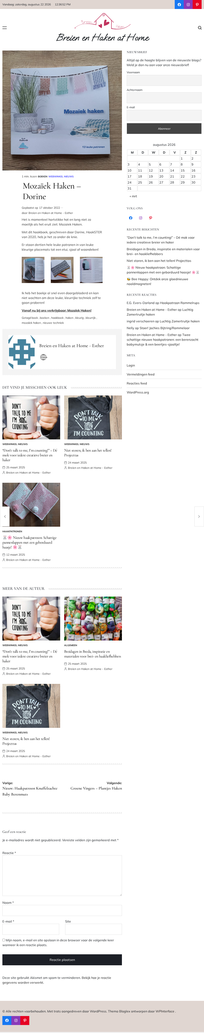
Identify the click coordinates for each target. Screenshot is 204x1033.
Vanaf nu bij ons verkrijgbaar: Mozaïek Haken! (56, 310)
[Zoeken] (200, 27)
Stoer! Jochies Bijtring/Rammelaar (165, 328)
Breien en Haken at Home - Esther (50, 213)
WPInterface (165, 1011)
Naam (8, 903)
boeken (44, 318)
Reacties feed (137, 383)
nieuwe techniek (53, 323)
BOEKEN (42, 176)
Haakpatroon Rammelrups (179, 303)
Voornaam (133, 72)
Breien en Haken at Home (102, 38)
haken (69, 318)
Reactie (9, 853)
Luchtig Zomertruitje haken (180, 321)
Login (131, 365)
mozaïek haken (31, 323)
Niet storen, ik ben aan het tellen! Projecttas (159, 261)
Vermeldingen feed (141, 374)
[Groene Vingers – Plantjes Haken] (199, 516)
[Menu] (4, 27)
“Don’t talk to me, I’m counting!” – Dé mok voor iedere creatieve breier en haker (29, 455)
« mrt (133, 196)
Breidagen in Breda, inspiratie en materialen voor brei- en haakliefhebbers (92, 654)
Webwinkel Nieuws (61, 176)
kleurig (79, 318)
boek (35, 318)
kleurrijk (91, 318)
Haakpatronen (12, 531)
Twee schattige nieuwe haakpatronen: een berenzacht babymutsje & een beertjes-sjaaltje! (162, 339)
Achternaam (134, 90)
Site (68, 921)
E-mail (8, 921)
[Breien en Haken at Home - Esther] (21, 352)
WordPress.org (138, 392)
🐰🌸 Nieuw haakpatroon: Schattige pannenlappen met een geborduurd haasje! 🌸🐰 (29, 542)
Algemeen (70, 645)
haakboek (57, 318)
